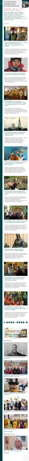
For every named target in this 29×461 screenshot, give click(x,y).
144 (7, 322)
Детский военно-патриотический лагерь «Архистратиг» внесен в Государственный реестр (15, 193)
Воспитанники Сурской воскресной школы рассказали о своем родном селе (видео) (15, 73)
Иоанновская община (10, 1)
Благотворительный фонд (11, 6)
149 (17, 322)
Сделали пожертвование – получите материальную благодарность (14, 394)
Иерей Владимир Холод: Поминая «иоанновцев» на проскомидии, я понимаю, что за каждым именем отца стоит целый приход (16, 103)
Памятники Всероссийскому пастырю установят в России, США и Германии (14, 250)
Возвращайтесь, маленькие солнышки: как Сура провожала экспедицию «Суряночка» (14, 376)
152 (23, 322)
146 (11, 322)
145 (9, 322)
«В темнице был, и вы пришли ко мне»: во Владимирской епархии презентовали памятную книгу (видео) (15, 279)
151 (21, 322)
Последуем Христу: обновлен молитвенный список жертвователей (14, 358)
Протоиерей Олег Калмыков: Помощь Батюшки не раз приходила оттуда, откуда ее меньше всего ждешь (16, 308)
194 (27, 322)
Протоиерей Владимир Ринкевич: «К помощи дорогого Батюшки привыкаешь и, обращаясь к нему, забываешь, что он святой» (16, 44)
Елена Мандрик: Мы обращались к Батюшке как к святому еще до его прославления (16, 221)
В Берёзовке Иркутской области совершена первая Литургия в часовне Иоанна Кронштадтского (16, 163)
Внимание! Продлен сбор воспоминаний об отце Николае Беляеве (15, 412)
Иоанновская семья (9, 3)
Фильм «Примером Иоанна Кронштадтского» (13, 450)
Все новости (6, 452)
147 (13, 322)
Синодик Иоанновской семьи (10, 429)
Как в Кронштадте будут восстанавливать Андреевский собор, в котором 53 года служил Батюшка (15, 134)
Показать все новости (8, 431)
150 (19, 322)
